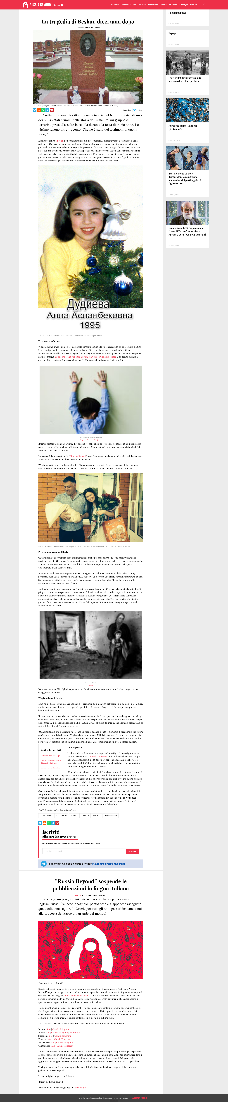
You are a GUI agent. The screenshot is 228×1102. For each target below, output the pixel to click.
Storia (164, 5)
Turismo (173, 5)
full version (80, 1088)
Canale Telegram (60, 1029)
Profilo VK (75, 1033)
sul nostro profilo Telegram (108, 863)
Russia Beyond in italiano (77, 996)
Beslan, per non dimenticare (51, 768)
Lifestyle (183, 5)
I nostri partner (177, 13)
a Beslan (91, 685)
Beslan (60, 141)
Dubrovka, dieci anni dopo (50, 756)
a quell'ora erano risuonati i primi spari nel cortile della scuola (85, 357)
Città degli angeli (78, 456)
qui (110, 1098)
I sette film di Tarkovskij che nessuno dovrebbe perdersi (185, 80)
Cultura (142, 5)
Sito (48, 1029)
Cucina (193, 5)
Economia (114, 5)
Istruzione (153, 5)
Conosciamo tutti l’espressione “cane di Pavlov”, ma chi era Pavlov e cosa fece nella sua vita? (187, 231)
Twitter (139, 110)
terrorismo (46, 816)
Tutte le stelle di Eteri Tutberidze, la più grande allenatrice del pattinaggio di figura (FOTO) (185, 178)
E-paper (173, 33)
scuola (74, 816)
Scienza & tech (129, 5)
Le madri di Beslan (97, 757)
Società (97, 816)
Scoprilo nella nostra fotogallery (91, 440)
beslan (85, 816)
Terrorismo (111, 816)
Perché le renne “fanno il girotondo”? (183, 128)
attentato (61, 816)
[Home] (25, 5)
